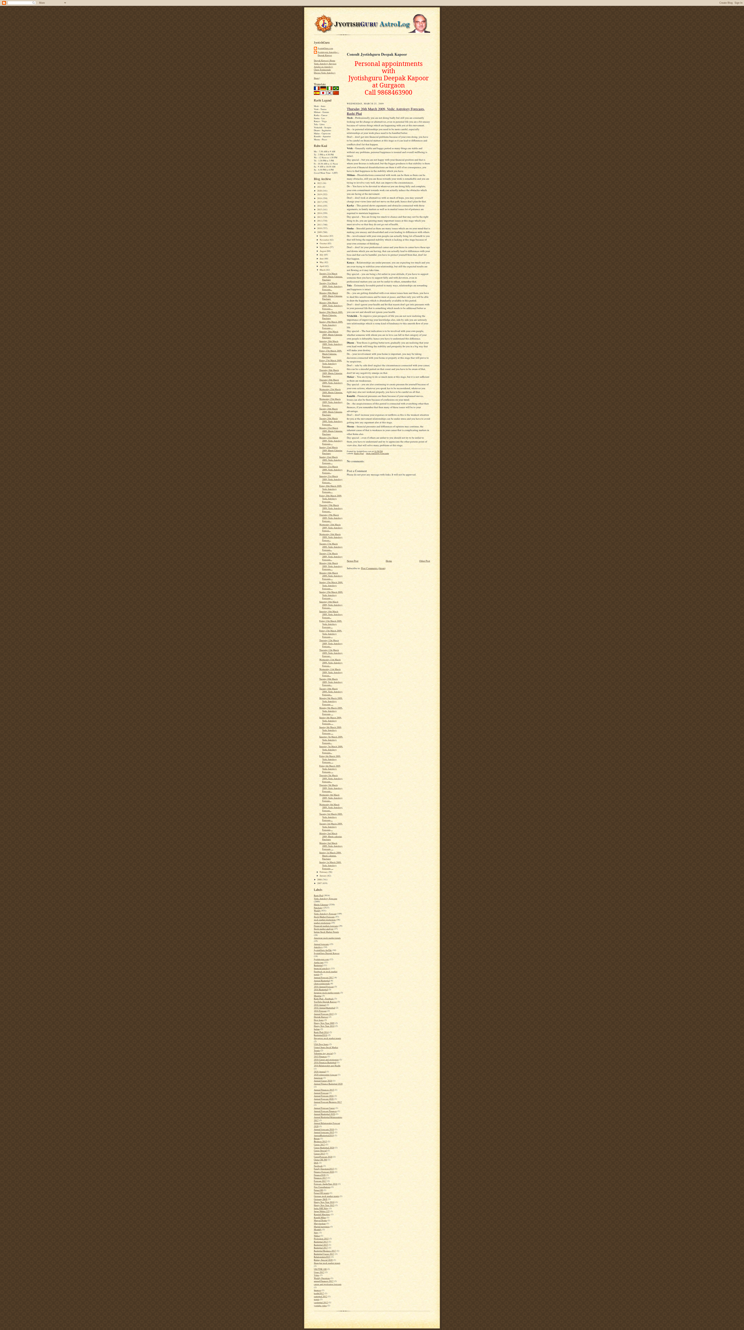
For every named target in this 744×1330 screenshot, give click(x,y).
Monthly (318, 1229)
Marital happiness (322, 1226)
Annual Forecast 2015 (324, 1013)
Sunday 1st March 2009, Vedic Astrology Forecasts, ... (330, 865)
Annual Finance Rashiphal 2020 (328, 1083)
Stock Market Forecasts (324, 916)
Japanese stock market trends (327, 992)
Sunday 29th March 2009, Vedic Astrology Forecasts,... (331, 324)
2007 (319, 883)
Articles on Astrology (323, 66)
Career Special (320, 1150)
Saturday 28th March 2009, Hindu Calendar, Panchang (331, 334)
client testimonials (322, 983)
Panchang (318, 907)
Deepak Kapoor (321, 1016)
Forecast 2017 (320, 1180)
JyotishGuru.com (325, 48)
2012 (319, 220)
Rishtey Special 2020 (323, 1259)
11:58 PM (378, 451)
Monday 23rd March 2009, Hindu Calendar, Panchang (331, 430)
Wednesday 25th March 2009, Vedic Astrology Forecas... (331, 401)
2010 (319, 228)
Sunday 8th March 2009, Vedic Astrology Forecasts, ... (330, 720)
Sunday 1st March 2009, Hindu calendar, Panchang (330, 855)
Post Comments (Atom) (373, 568)
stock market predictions (325, 919)
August (323, 250)
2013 (319, 217)
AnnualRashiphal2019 (324, 1135)
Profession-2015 (321, 1238)
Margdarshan (320, 1223)
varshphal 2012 (321, 1302)
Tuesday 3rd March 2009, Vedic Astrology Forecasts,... (331, 816)
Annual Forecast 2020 (324, 1098)
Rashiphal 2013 (321, 1241)
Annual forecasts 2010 (324, 1129)
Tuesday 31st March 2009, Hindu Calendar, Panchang (331, 276)
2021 (319, 186)
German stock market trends (326, 1196)
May (322, 262)
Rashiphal (318, 965)
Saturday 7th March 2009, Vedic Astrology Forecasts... (331, 739)
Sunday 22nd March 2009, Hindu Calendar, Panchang (331, 450)
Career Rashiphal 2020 (324, 1147)
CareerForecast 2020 (323, 1156)
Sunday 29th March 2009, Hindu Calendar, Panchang (331, 315)
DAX (316, 1162)
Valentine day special (323, 1053)
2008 (319, 879)
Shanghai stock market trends (327, 1263)
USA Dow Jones (321, 1044)
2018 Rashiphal (321, 989)
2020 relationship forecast (325, 1074)
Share (316, 78)
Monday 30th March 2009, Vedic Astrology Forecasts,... (331, 305)
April (322, 266)
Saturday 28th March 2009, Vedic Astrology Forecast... (331, 344)
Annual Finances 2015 (324, 1089)
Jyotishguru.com (321, 959)
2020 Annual (320, 1071)
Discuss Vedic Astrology (325, 72)
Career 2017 (319, 1144)
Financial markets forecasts (326, 925)
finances (317, 1290)
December (324, 235)
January (323, 875)
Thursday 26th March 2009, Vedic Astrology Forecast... (331, 382)
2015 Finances (320, 1056)
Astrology (318, 947)
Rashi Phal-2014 (321, 1032)
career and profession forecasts (327, 1284)
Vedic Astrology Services (325, 63)
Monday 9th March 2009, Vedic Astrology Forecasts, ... (331, 701)
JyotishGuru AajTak (323, 950)
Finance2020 (320, 1174)
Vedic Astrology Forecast (325, 913)
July (322, 254)
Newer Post (352, 561)
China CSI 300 (320, 1159)
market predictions (322, 922)
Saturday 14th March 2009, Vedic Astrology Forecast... (331, 604)
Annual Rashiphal (322, 980)
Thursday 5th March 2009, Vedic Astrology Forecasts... (331, 778)
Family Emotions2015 (324, 1168)
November (325, 239)
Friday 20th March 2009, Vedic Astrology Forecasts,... (330, 488)
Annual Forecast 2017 (324, 977)
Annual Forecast (321, 1092)
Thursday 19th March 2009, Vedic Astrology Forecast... (331, 508)
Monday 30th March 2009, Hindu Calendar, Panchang (331, 295)
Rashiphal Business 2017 (325, 1250)
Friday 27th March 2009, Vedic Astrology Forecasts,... (330, 363)
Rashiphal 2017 (321, 1247)
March (323, 269)
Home (389, 561)
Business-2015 (320, 1141)
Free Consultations (322, 1186)
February (324, 871)
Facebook (318, 1165)
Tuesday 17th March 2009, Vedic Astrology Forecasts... (331, 546)
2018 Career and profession (326, 1059)
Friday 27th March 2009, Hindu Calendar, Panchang (330, 353)
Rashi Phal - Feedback (324, 998)
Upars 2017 (319, 1272)
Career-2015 (319, 1153)
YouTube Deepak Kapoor (325, 1001)
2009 (319, 232)
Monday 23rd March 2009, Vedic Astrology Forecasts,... (331, 440)
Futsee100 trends (321, 1192)
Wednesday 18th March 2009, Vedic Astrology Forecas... (331, 527)
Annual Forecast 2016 (324, 1095)
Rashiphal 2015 (321, 1244)
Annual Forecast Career (324, 1108)
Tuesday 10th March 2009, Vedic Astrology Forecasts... (331, 681)
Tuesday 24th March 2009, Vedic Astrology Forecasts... (331, 421)
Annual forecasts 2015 (324, 1132)
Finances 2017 (320, 1177)
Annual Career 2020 (323, 1080)
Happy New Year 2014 (324, 1025)
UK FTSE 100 (320, 1269)
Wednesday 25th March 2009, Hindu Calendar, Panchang (331, 392)
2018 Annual (320, 1004)
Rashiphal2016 (320, 1035)
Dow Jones (319, 1019)
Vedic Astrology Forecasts (325, 898)
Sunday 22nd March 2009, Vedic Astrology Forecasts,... (331, 459)
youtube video (320, 1305)
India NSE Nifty (321, 1208)
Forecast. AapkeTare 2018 (325, 1183)
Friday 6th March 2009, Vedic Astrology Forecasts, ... (330, 759)
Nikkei (317, 1235)
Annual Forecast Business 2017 (328, 1102)
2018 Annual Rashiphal (324, 1007)
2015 (319, 209)
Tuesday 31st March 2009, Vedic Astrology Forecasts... (331, 286)
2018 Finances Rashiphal (325, 1062)
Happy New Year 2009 (324, 1023)
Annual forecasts (321, 944)
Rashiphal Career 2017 (324, 1253)
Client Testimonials (322, 69)
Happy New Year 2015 (324, 1205)
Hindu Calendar (321, 904)
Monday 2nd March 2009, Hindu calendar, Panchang (330, 836)
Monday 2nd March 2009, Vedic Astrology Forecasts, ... (331, 846)
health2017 (319, 1293)
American (318, 1077)
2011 (319, 224)
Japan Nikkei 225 (322, 1211)
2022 (319, 183)
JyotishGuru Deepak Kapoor (326, 953)
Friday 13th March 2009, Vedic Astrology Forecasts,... (330, 623)
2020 (319, 190)
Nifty (316, 1232)
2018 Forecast (320, 1010)
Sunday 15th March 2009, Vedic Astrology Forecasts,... (331, 585)
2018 (319, 198)
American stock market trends (327, 937)
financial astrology (322, 968)
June (322, 258)
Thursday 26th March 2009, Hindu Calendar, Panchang (331, 373)
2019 (319, 194)
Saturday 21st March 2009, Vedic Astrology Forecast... (331, 469)
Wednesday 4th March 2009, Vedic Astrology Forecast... (331, 797)
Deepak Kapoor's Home (324, 60)
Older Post (424, 561)
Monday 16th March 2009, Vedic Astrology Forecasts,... (331, 566)
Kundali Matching (322, 1214)
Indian (317, 1029)
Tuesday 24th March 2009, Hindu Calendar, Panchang (331, 411)
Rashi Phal (318, 895)
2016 (319, 205)
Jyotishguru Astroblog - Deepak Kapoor (328, 54)
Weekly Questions (322, 1278)
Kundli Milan (320, 1217)
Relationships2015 (322, 1256)
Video (316, 1275)
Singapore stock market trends (327, 1038)
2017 (319, 201)
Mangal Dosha (320, 1220)
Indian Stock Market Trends (326, 931)
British (317, 1138)
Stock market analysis (323, 928)
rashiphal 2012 (320, 1296)
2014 (319, 213)
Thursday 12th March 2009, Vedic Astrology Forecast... (331, 643)
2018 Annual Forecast (324, 986)
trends (316, 1299)
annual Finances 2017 (323, 1281)
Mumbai (317, 995)
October (323, 243)
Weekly (317, 910)
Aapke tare (319, 962)
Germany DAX (320, 1199)
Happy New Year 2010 (324, 1202)
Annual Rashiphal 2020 (324, 1114)
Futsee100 (318, 1190)
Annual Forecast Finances (325, 1111)
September (325, 247)
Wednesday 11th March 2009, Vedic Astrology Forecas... (331, 662)
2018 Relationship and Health (327, 1065)
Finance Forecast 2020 (324, 1171)
